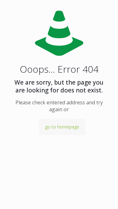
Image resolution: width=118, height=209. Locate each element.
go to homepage (62, 127)
